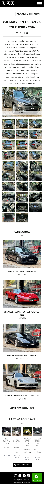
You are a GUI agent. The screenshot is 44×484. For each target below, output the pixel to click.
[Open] (6, 431)
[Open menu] (39, 3)
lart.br (6, 429)
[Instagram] (10, 435)
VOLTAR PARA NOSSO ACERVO (29, 14)
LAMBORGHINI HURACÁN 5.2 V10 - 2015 (22, 355)
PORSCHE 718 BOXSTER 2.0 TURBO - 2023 (22, 395)
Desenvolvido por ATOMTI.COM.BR (22, 482)
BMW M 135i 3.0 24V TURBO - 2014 (22, 271)
